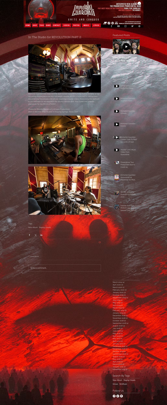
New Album (33, 227)
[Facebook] (111, 26)
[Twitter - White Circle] (117, 396)
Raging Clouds (45, 227)
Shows (115, 384)
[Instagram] (125, 26)
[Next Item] (136, 46)
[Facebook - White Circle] (114, 396)
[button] (138, 3)
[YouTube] (118, 26)
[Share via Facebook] (29, 235)
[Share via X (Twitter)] (35, 235)
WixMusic (123, 384)
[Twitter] (132, 26)
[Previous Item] (117, 46)
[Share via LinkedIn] (41, 235)
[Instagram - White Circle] (121, 396)
